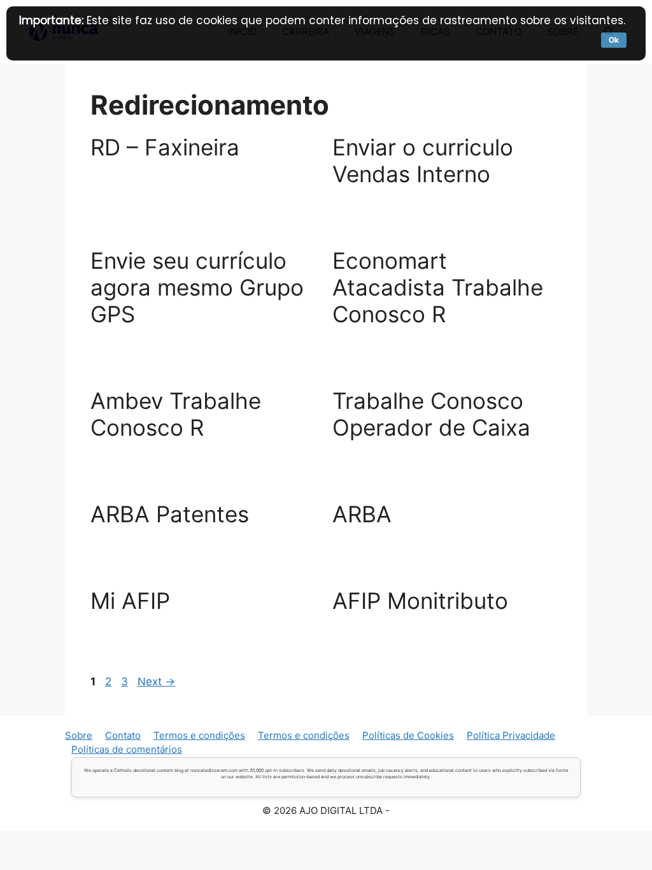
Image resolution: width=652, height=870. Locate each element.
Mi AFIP (130, 600)
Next (156, 681)
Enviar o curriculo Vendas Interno (422, 160)
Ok (614, 40)
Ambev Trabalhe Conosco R (175, 414)
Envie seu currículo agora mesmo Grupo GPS (197, 287)
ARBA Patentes (169, 514)
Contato (123, 735)
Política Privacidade (511, 735)
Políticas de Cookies (408, 735)
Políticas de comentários (126, 749)
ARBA (362, 514)
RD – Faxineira (164, 147)
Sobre (78, 735)
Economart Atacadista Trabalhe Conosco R (437, 287)
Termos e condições (199, 735)
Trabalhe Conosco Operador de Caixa (431, 414)
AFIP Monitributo (420, 600)
